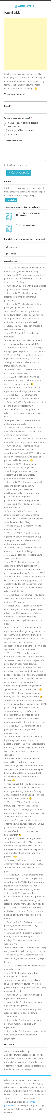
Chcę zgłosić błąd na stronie (21, 130)
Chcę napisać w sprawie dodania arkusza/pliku (23, 124)
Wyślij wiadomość (18, 172)
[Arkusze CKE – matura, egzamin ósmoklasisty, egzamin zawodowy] (25, 6)
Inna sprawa (13, 134)
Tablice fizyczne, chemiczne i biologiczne (28, 214)
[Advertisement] (25, 44)
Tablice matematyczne (25, 225)
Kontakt (11, 199)
